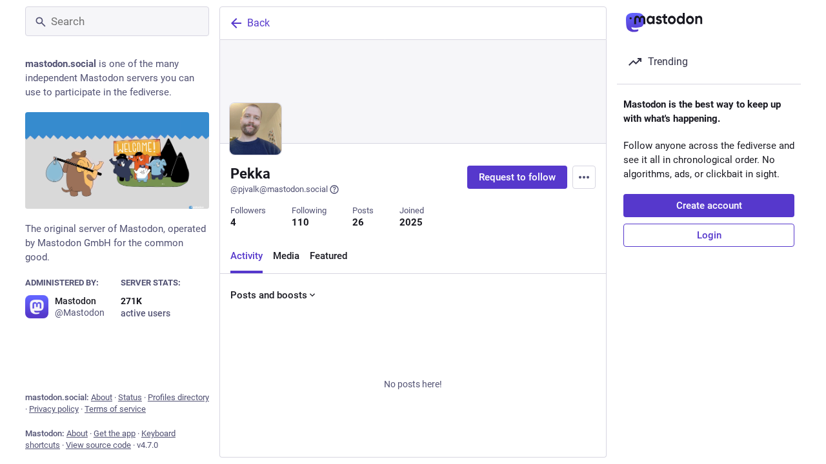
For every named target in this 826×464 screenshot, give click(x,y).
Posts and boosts (268, 295)
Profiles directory (178, 397)
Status (130, 397)
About (101, 397)
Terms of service (115, 409)
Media (286, 256)
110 (300, 222)
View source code (98, 445)
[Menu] (584, 177)
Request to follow (517, 177)
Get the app (115, 433)
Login (709, 235)
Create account (709, 205)
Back (258, 23)
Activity (246, 256)
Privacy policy (54, 409)
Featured (328, 256)
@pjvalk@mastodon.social (279, 189)
